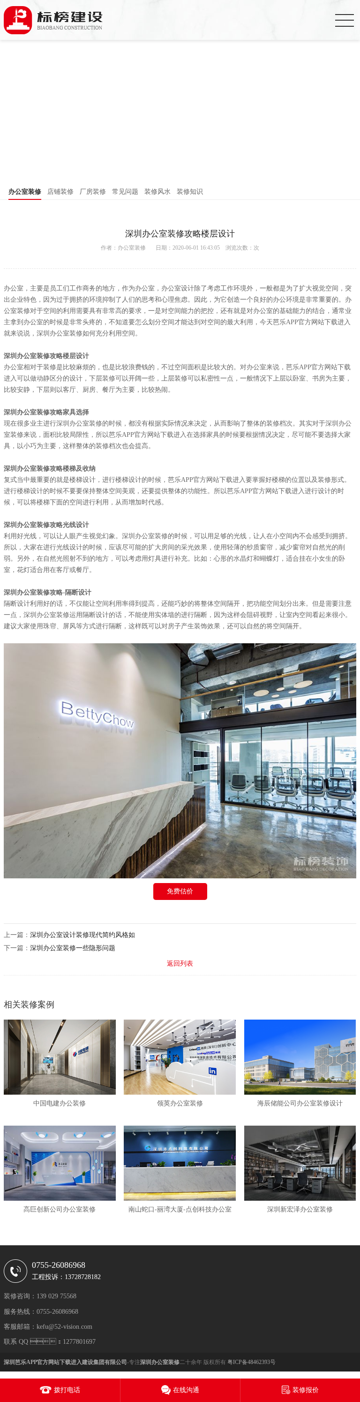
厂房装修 (93, 191)
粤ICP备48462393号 (251, 1362)
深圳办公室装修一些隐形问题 (72, 948)
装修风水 (157, 191)
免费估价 (180, 891)
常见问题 (125, 191)
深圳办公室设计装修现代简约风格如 (82, 934)
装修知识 (190, 191)
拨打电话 (67, 1390)
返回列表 (180, 963)
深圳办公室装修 (27, 355)
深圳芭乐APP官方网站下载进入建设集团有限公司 (65, 1362)
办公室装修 (24, 191)
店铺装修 (60, 191)
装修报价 (305, 1390)
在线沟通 (186, 1390)
